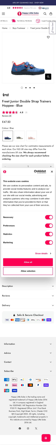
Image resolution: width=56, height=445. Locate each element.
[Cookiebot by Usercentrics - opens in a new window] (34, 171)
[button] (28, 7)
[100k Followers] (28, 428)
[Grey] (19, 136)
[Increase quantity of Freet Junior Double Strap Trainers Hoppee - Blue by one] (51, 166)
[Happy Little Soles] (28, 13)
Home (4, 28)
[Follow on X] (36, 428)
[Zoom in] (48, 77)
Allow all (28, 262)
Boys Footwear (19, 28)
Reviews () (6, 115)
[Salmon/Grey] (31, 136)
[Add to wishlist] (48, 37)
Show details (41, 253)
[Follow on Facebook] (20, 428)
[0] (51, 14)
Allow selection (28, 271)
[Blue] (7, 136)
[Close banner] (52, 172)
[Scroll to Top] (51, 430)
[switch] (49, 225)
